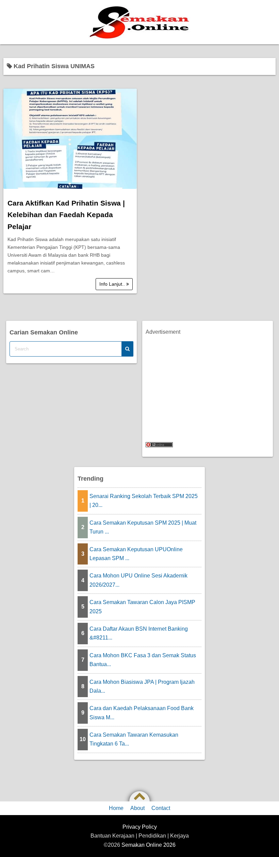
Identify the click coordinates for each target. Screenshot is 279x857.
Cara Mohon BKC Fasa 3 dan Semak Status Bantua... (142, 659)
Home (116, 808)
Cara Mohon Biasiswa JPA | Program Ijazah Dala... (142, 686)
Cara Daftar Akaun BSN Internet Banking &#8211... (138, 633)
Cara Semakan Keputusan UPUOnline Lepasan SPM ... (136, 553)
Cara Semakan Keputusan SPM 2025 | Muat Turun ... (142, 527)
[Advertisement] (207, 384)
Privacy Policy (139, 827)
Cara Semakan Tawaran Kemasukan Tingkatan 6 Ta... (133, 739)
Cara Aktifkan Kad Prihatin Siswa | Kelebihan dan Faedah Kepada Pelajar (66, 214)
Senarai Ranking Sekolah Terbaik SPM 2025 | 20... (143, 500)
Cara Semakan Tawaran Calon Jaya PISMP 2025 (142, 606)
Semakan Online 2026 (148, 845)
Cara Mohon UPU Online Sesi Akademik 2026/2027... (138, 580)
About (137, 808)
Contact (160, 808)
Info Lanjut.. (112, 284)
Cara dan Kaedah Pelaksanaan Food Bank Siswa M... (141, 712)
